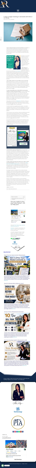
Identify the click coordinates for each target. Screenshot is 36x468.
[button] (1, 39)
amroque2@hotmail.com (6, 437)
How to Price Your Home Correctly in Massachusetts (14, 255)
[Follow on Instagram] (15, 431)
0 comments (12, 19)
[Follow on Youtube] (21, 431)
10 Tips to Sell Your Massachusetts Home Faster (14, 311)
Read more (6, 280)
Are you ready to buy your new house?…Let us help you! (18, 199)
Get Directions (18, 459)
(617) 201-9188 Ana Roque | (17, 225)
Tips (9, 19)
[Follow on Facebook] (13, 431)
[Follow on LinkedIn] (17, 431)
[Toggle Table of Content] (23, 197)
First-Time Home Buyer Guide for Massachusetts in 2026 (15, 340)
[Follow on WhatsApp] (19, 431)
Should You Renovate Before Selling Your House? (14, 283)
